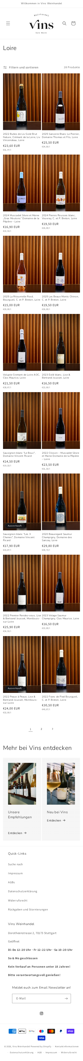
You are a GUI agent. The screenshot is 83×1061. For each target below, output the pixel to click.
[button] (8, 23)
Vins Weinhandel (21, 1046)
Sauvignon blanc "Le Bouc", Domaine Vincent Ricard (19, 455)
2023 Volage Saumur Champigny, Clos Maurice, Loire (60, 617)
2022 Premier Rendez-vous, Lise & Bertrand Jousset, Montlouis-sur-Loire (22, 618)
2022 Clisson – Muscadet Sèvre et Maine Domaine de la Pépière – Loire (60, 456)
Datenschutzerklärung (22, 891)
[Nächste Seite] (52, 728)
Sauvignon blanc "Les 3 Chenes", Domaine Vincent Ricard (18, 537)
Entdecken (15, 833)
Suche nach (15, 864)
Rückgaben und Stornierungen (28, 909)
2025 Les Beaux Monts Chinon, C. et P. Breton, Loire (60, 298)
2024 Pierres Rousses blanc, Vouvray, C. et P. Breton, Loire (59, 217)
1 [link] (30, 729)
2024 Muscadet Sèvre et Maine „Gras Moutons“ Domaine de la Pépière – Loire (21, 218)
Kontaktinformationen (67, 1046)
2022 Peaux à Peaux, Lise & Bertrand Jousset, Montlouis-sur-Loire (20, 699)
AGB (39, 1052)
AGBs (11, 882)
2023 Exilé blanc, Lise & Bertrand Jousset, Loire (56, 376)
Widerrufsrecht (17, 900)
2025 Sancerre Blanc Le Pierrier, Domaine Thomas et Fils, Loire (61, 136)
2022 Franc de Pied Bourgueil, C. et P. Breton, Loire (60, 698)
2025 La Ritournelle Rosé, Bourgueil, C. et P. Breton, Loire (21, 298)
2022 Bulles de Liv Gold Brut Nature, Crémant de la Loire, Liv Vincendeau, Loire (21, 137)
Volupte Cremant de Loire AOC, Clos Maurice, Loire (21, 376)
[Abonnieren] (66, 998)
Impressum (15, 873)
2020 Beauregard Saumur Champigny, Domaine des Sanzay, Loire (57, 537)
